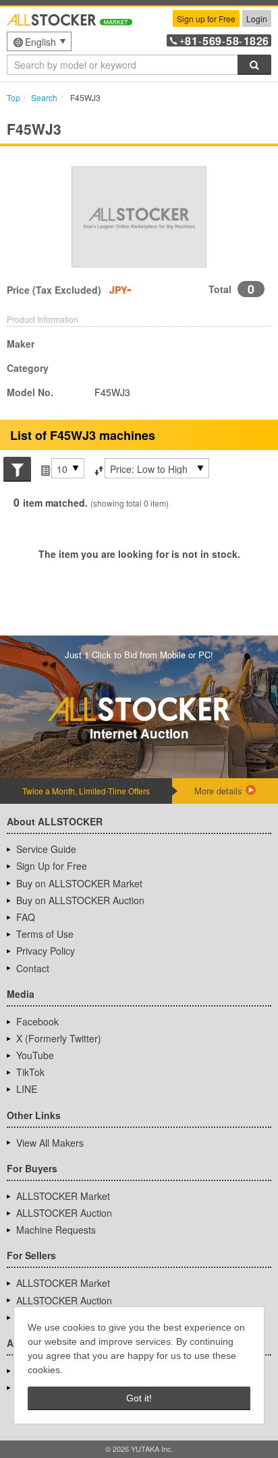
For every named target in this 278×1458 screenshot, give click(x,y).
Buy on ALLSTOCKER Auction (80, 900)
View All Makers (50, 1142)
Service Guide (46, 849)
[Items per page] (44, 469)
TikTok (30, 1072)
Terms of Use (45, 934)
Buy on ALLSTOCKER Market (79, 883)
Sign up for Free (206, 18)
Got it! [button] (139, 1398)
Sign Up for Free (51, 866)
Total (219, 289)
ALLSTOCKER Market (63, 1196)
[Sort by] (97, 469)
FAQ (25, 917)
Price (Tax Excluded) (54, 289)
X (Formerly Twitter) (58, 1038)
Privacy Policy (45, 950)
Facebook (37, 1021)
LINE (26, 1089)
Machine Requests (56, 1229)
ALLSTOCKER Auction (64, 1212)
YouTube (35, 1055)
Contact (32, 968)
